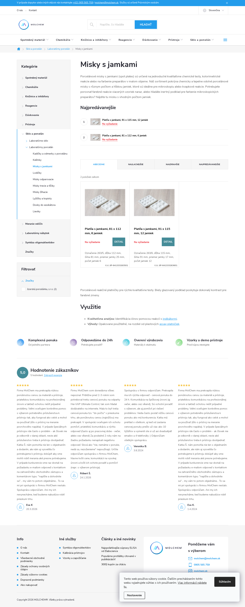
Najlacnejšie (135, 164)
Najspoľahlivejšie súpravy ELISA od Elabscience (119, 549)
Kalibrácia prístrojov (74, 553)
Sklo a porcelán (35, 133)
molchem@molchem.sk (107, 2)
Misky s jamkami (42, 166)
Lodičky (37, 173)
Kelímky (37, 160)
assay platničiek (169, 324)
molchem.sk (201, 571)
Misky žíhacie (40, 192)
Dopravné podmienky (32, 580)
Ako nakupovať (28, 585)
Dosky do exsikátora (44, 205)
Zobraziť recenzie (53, 375)
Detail (118, 241)
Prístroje (30, 124)
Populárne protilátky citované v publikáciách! (118, 557)
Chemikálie (31, 87)
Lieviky (36, 211)
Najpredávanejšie (209, 164)
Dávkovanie (32, 115)
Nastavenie (134, 595)
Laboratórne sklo (38, 140)
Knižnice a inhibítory (37, 96)
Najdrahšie (172, 164)
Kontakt (33, 10)
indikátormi (170, 319)
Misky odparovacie (43, 179)
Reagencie (31, 105)
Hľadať (146, 25)
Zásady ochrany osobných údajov (35, 568)
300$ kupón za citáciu (113, 564)
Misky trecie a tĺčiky (44, 186)
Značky (29, 252)
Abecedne (99, 164)
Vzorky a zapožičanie (74, 558)
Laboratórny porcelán (41, 147)
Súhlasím (225, 582)
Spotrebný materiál (36, 77)
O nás (20, 10)
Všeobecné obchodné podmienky (32, 559)
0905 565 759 (202, 564)
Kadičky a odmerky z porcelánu (50, 153)
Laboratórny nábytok (37, 233)
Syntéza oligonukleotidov (39, 242)
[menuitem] (34, 40)
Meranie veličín (34, 224)
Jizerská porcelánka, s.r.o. (41, 289)
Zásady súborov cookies (33, 574)
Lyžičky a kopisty (42, 198)
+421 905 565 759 (83, 2)
